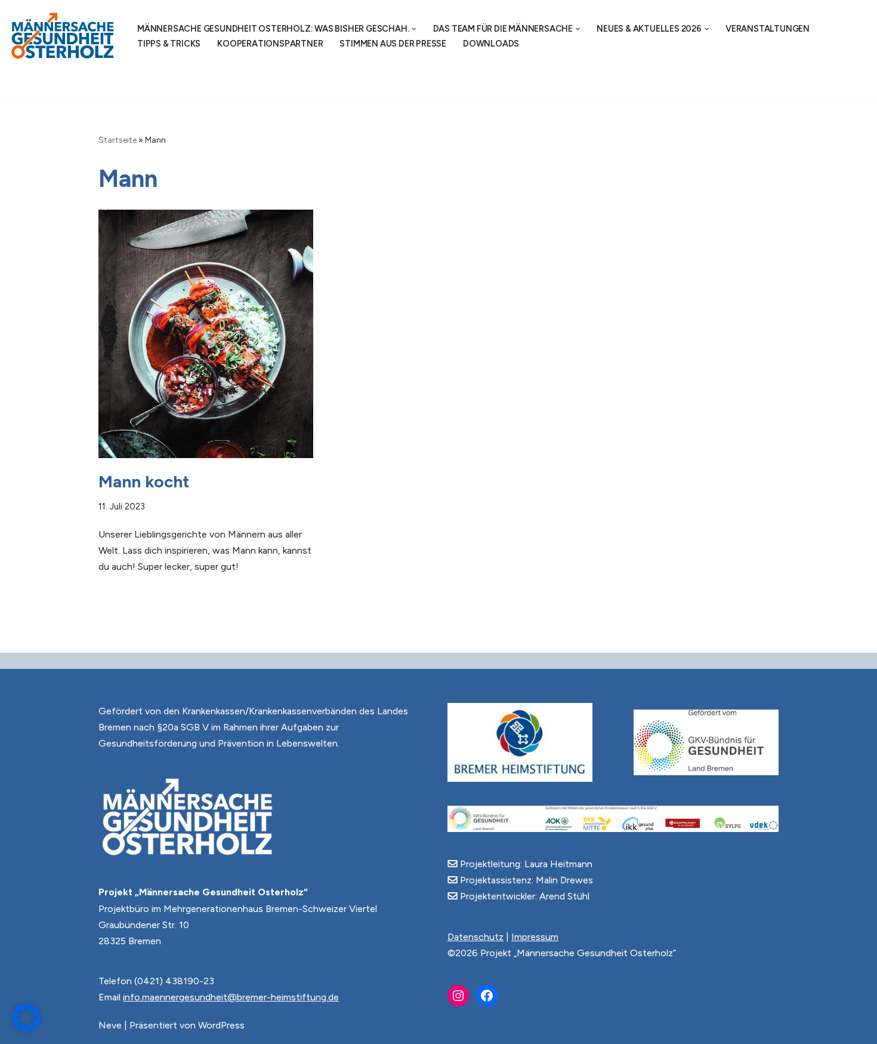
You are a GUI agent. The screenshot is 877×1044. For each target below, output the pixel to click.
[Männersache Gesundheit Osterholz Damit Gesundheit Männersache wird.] (63, 36)
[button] (414, 29)
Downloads (491, 43)
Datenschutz (475, 936)
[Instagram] (458, 995)
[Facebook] (487, 995)
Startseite (117, 140)
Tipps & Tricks (168, 43)
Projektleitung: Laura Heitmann (525, 864)
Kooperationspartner (270, 43)
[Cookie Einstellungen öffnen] (26, 1028)
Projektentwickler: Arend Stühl (523, 896)
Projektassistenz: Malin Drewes (525, 880)
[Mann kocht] (205, 334)
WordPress (221, 1025)
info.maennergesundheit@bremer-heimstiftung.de (231, 997)
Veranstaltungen (767, 28)
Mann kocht (143, 481)
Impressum (534, 936)
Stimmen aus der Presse (392, 43)
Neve (110, 1025)
